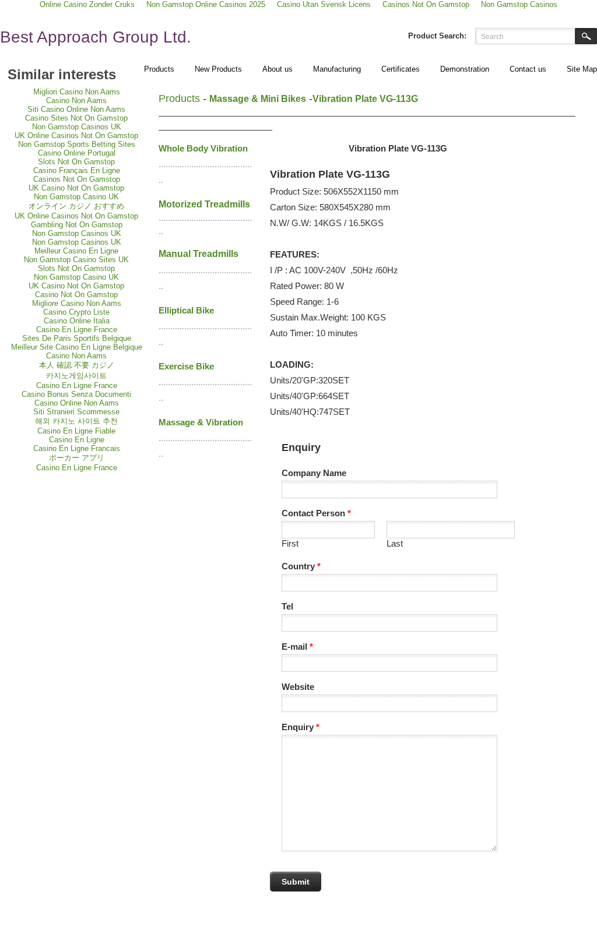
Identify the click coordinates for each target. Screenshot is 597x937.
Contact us (528, 69)
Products (159, 69)
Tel (287, 606)
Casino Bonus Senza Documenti (76, 394)
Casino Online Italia (77, 320)
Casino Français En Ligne (76, 170)
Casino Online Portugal (76, 153)
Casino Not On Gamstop (76, 294)
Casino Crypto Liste (76, 312)
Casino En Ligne (76, 439)
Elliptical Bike (186, 310)
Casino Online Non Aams (76, 403)
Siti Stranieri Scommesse (76, 411)
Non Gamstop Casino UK (76, 196)
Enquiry (300, 727)
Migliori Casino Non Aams (76, 91)
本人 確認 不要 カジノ (76, 365)
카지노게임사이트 (76, 375)
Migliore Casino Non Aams (76, 303)
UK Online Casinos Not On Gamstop (76, 135)
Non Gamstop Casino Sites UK (76, 259)
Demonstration (464, 69)
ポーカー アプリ (76, 457)
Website (298, 687)
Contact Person (316, 513)
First (290, 543)
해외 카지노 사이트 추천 (76, 421)
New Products (218, 69)
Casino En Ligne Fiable (76, 431)
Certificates (400, 69)
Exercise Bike (186, 366)
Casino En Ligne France (76, 329)
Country (301, 566)
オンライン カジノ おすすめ (76, 206)
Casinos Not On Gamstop (76, 179)
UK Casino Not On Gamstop (76, 188)
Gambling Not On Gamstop (76, 224)
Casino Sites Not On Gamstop (76, 118)
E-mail (297, 646)
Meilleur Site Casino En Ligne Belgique (76, 347)
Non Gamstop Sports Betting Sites (76, 144)
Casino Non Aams (76, 100)
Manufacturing (337, 69)
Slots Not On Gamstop (76, 161)
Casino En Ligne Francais (76, 448)
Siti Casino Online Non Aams (76, 109)
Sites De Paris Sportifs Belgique (76, 338)
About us (277, 69)
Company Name (314, 473)
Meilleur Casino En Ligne (76, 250)
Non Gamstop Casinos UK (76, 126)
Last (395, 543)
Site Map (582, 69)
